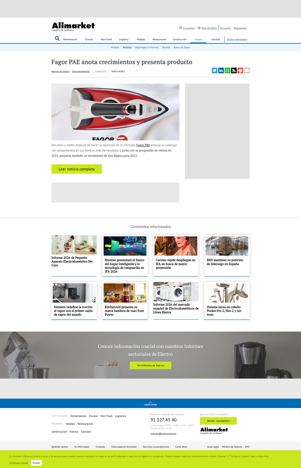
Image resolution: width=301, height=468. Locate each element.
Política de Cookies (232, 446)
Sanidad (215, 39)
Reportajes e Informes (147, 47)
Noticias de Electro (60, 71)
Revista (166, 47)
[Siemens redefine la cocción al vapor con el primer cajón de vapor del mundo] (74, 300)
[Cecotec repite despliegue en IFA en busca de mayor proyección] (176, 255)
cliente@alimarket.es (163, 434)
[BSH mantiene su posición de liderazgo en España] (227, 255)
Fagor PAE (143, 145)
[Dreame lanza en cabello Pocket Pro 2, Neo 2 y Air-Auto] (227, 300)
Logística (123, 39)
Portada (115, 47)
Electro (198, 39)
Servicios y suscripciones (156, 446)
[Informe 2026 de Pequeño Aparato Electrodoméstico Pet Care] (74, 255)
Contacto (100, 446)
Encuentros (189, 28)
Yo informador (81, 446)
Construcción (180, 39)
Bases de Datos (182, 47)
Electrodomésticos (81, 71)
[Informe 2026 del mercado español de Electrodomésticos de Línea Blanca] (176, 300)
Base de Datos (209, 28)
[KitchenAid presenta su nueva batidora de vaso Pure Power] (125, 300)
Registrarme (240, 28)
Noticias (127, 47)
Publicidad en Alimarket (124, 446)
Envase (89, 39)
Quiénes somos (59, 446)
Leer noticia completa (77, 169)
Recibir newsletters (237, 39)
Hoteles (141, 39)
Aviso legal (213, 446)
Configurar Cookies (19, 463)
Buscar (57, 38)
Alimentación (70, 39)
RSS (247, 446)
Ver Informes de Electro (150, 365)
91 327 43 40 (163, 420)
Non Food (106, 39)
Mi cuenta (225, 28)
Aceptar (36, 463)
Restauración (159, 39)
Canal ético (181, 446)
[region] (150, 459)
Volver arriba (150, 404)
